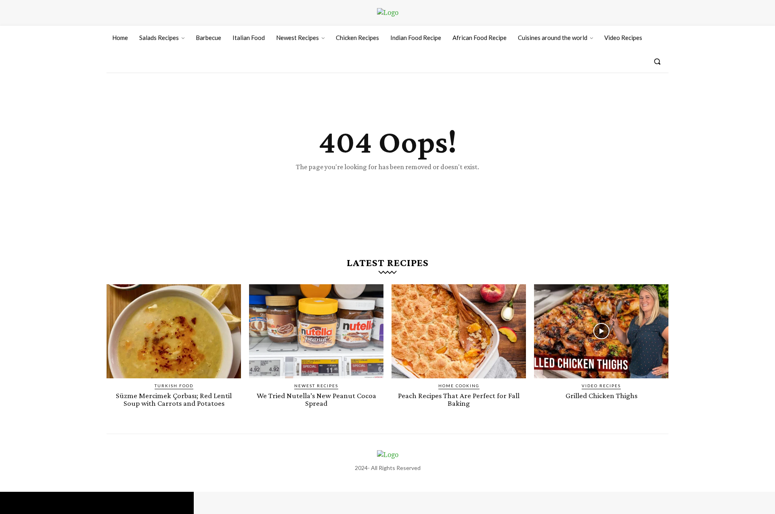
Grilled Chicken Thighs (601, 395)
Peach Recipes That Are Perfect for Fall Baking (458, 399)
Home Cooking (459, 385)
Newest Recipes (316, 385)
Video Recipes (601, 385)
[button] (657, 61)
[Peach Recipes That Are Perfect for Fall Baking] (459, 331)
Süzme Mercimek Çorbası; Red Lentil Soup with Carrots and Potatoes (174, 399)
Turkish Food (174, 385)
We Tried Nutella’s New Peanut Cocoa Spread (316, 399)
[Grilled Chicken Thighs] (601, 331)
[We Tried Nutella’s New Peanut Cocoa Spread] (316, 331)
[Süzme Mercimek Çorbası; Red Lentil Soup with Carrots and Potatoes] (174, 331)
